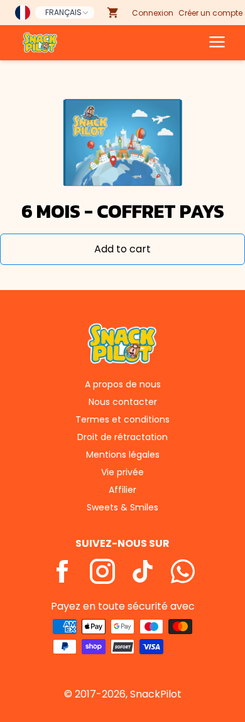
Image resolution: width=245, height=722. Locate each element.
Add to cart (122, 249)
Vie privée (122, 472)
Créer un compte (210, 13)
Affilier (122, 489)
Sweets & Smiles (122, 507)
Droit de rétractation (122, 437)
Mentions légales (123, 454)
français (63, 12)
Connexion (152, 13)
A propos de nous (123, 384)
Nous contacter (123, 402)
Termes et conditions (122, 419)
